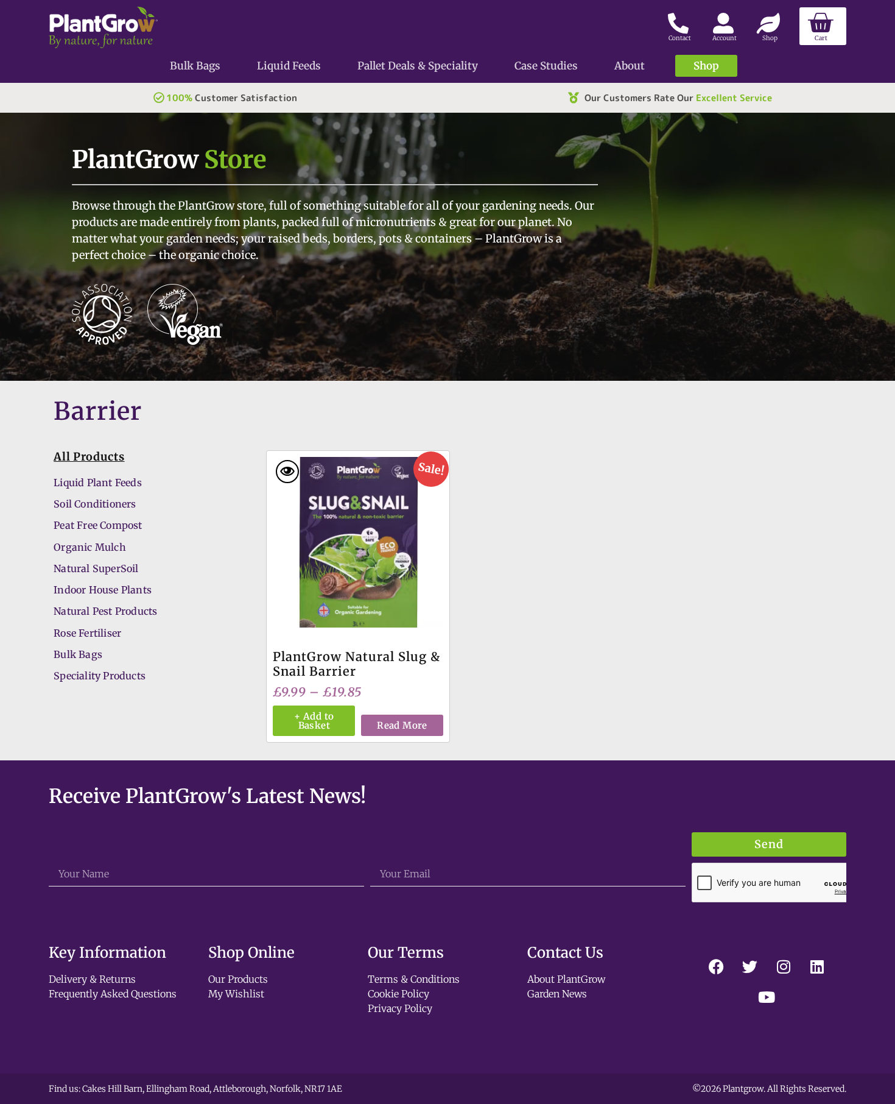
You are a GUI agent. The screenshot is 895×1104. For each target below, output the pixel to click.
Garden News (557, 994)
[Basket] (822, 26)
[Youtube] (766, 997)
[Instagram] (783, 967)
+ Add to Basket (314, 720)
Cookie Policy (398, 994)
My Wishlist (236, 994)
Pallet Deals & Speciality (417, 66)
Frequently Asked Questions (113, 994)
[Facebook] (716, 967)
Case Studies (546, 66)
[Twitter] (750, 967)
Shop (706, 66)
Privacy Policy (400, 1008)
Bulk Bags (195, 66)
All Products (89, 457)
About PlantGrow (566, 979)
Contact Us (565, 952)
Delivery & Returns (92, 979)
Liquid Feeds (289, 66)
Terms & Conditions (414, 979)
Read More (402, 725)
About (629, 66)
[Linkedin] (817, 967)
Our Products (238, 979)
